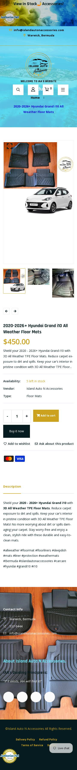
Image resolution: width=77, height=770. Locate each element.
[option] (38, 179)
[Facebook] (34, 42)
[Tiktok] (39, 42)
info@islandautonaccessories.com (38, 30)
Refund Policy (48, 739)
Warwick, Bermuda (40, 35)
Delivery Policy (25, 739)
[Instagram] (37, 42)
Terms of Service (32, 745)
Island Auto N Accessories (45, 388)
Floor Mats (34, 396)
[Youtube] (42, 42)
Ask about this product (56, 444)
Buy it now (16, 431)
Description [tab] (12, 486)
